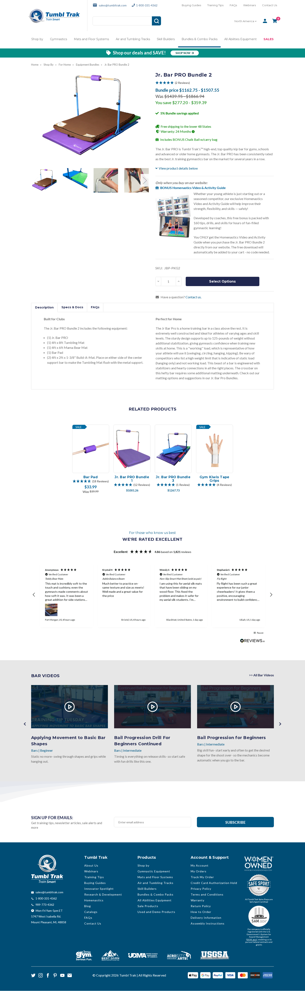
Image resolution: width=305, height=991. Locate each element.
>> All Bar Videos (261, 675)
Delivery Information (206, 917)
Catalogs (91, 912)
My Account (200, 865)
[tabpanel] (90, 459)
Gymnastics (58, 39)
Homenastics (94, 900)
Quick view (90, 454)
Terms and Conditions (207, 894)
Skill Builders (166, 39)
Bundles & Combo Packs (199, 39)
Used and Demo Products (156, 912)
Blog (87, 906)
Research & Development (103, 894)
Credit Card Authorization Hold (214, 883)
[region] (152, 594)
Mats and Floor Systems (91, 39)
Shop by (37, 39)
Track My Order (202, 877)
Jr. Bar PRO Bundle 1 (132, 479)
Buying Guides (191, 5)
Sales (269, 39)
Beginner (46, 750)
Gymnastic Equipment (154, 871)
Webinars (249, 5)
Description (44, 307)
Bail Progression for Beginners (231, 737)
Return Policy (201, 906)
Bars (34, 750)
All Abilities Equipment (240, 39)
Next (144, 180)
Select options (91, 467)
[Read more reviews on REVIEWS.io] (252, 641)
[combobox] (245, 21)
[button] (214, 82)
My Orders (198, 871)
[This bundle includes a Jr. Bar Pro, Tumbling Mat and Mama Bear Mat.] (44, 180)
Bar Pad (90, 477)
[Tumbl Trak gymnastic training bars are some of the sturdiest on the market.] (136, 180)
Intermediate (132, 750)
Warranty (197, 900)
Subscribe (235, 822)
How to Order (201, 912)
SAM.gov (252, 939)
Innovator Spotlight (99, 888)
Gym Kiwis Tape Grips (214, 479)
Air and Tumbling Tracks (133, 39)
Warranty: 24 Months (176, 131)
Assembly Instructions (207, 923)
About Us (91, 865)
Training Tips (215, 5)
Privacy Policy (201, 888)
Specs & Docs (72, 307)
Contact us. (193, 297)
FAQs (233, 5)
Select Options (222, 281)
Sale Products (148, 906)
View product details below (178, 168)
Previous (36, 180)
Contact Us (269, 5)
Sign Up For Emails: (52, 817)
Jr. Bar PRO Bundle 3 (173, 479)
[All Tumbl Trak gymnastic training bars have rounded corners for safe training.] (106, 180)
